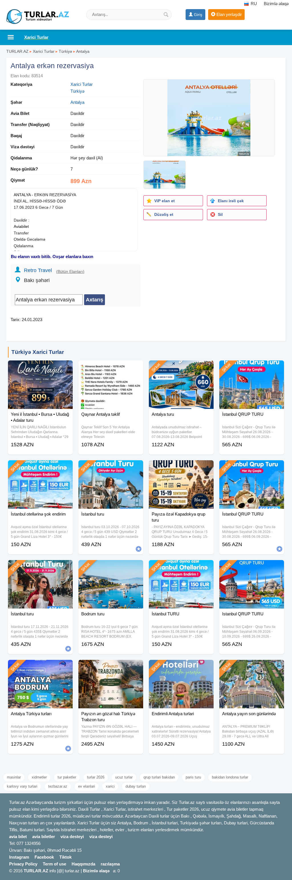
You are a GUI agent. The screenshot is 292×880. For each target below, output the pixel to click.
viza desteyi (72, 836)
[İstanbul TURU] (181, 567)
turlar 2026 (95, 777)
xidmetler (39, 777)
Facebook (44, 857)
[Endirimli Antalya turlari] (181, 667)
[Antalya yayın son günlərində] (251, 667)
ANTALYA (22, 194)
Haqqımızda (83, 863)
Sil (220, 214)
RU (253, 3)
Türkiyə (65, 51)
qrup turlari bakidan (159, 777)
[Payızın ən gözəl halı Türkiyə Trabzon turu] (110, 667)
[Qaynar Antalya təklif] (110, 367)
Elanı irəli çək (231, 200)
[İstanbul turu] (110, 467)
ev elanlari (86, 786)
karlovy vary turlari (22, 786)
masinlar (14, 777)
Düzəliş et (163, 214)
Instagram (19, 857)
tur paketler (67, 777)
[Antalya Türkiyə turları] (40, 667)
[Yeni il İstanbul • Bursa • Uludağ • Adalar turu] (40, 367)
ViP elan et (164, 200)
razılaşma (110, 863)
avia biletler (43, 836)
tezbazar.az (57, 786)
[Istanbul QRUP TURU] (251, 567)
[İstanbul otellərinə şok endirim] (40, 467)
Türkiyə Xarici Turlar (37, 352)
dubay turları (135, 786)
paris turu (193, 777)
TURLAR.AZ (17, 51)
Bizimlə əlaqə (276, 3)
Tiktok (65, 857)
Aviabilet (21, 226)
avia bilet (18, 836)
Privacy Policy (23, 863)
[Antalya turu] (181, 367)
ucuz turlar (124, 777)
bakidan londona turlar (230, 777)
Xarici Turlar (43, 51)
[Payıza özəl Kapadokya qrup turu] (181, 467)
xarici (110, 786)
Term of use (54, 863)
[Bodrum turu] (110, 567)
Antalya (83, 51)
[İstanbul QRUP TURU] (251, 367)
